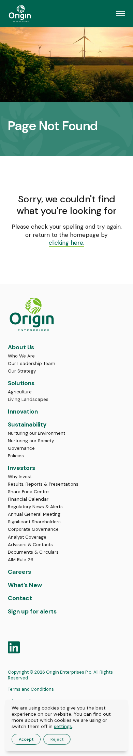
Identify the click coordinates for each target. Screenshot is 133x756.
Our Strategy (22, 371)
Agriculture (20, 392)
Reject (56, 739)
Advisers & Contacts (30, 545)
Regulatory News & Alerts (35, 507)
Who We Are (21, 356)
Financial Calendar (28, 499)
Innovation (23, 411)
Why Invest (20, 477)
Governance (21, 448)
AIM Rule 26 (20, 560)
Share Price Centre (28, 492)
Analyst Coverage (27, 537)
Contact (20, 598)
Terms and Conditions (31, 689)
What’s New (25, 585)
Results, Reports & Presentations (43, 484)
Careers (19, 572)
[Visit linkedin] (14, 647)
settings (63, 726)
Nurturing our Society (31, 441)
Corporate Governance (33, 529)
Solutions (21, 383)
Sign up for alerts (32, 611)
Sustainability (27, 424)
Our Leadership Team (31, 363)
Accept (26, 739)
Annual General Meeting (34, 514)
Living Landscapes (28, 399)
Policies (16, 456)
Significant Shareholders (34, 522)
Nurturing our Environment (36, 433)
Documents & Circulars (33, 552)
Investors (21, 468)
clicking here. (66, 242)
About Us (21, 347)
